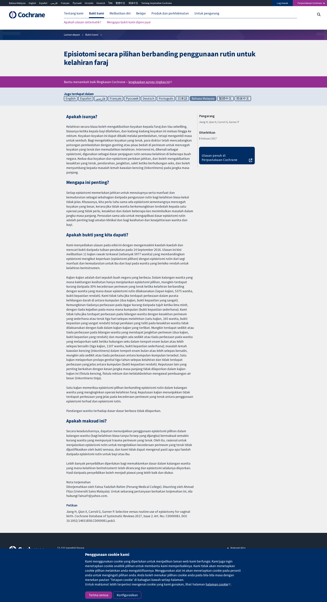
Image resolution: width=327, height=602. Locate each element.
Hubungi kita (237, 548)
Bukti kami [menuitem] (96, 13)
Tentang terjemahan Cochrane (156, 3)
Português (166, 98)
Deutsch (101, 3)
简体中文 (133, 3)
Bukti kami (91, 34)
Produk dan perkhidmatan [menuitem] (170, 13)
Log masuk (282, 3)
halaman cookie (217, 584)
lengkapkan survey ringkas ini (149, 82)
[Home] (30, 15)
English (32, 3)
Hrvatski (89, 3)
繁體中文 (120, 3)
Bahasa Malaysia (17, 3)
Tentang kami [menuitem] (73, 13)
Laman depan (72, 34)
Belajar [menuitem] (141, 13)
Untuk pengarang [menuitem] (206, 13)
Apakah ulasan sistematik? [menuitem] (82, 22)
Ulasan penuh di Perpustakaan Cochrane (219, 157)
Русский (77, 3)
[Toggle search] (318, 14)
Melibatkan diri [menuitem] (120, 13)
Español (43, 3)
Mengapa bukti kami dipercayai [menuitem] (128, 22)
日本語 (182, 98)
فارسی (54, 3)
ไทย (110, 3)
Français (65, 3)
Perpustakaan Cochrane (310, 3)
